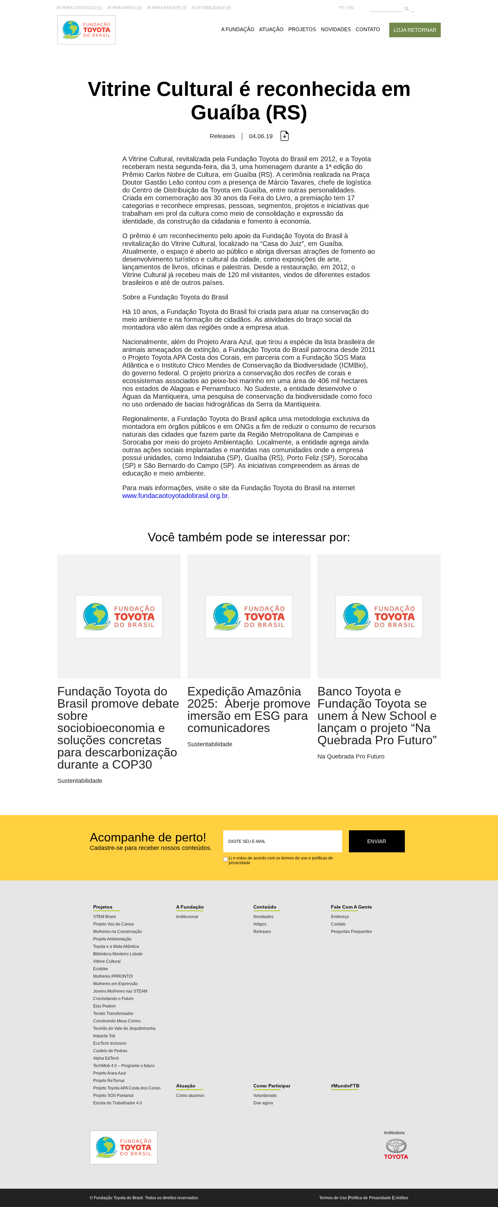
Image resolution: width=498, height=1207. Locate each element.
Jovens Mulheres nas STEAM (120, 991)
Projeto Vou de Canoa (113, 924)
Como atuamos (190, 1095)
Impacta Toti (104, 1036)
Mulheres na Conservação (117, 931)
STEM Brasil (104, 916)
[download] (284, 136)
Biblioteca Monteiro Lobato (118, 954)
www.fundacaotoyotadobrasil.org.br (175, 495)
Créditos (400, 1197)
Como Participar (271, 1085)
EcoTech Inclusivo (109, 1043)
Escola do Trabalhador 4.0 (117, 1103)
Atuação (271, 29)
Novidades (336, 29)
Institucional (187, 916)
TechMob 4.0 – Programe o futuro (123, 1065)
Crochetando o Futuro (113, 998)
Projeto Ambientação (112, 939)
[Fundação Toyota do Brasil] (86, 43)
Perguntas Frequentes (351, 931)
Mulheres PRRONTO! (113, 976)
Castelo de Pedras (110, 1050)
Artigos (259, 924)
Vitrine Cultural (107, 961)
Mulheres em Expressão (115, 983)
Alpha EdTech (106, 1058)
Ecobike (100, 968)
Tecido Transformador (113, 1013)
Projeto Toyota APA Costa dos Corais (127, 1088)
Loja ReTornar (415, 30)
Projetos (302, 29)
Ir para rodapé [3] (166, 7)
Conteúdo (264, 907)
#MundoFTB (345, 1085)
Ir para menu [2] (124, 7)
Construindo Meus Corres (117, 1021)
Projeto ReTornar (109, 1080)
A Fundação (237, 29)
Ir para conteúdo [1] (79, 7)
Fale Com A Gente (351, 907)
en (351, 7)
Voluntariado (265, 1095)
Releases (262, 931)
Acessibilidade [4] (211, 7)
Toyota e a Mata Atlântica (116, 946)
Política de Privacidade (370, 1197)
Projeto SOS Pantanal (113, 1095)
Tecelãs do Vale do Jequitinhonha (124, 1028)
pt (341, 7)
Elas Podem (104, 1006)
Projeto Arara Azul (109, 1073)
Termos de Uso (333, 1197)
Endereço (340, 916)
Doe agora (263, 1103)
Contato (368, 29)
